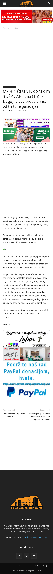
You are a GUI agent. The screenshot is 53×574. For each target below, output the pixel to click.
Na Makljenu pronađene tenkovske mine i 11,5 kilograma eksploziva (39, 417)
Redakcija (12, 111)
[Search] (49, 3)
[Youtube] (34, 556)
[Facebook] (19, 556)
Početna (6, 28)
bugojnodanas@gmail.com (35, 537)
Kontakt (8, 566)
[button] (4, 3)
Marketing (17, 566)
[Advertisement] (26, 57)
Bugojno (14, 28)
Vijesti (13, 87)
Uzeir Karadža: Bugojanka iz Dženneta (14, 415)
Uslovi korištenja (41, 566)
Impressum (28, 566)
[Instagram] (26, 555)
